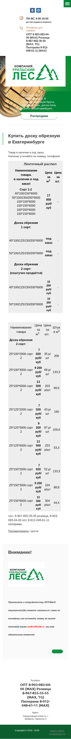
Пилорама (33, 47)
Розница (44, 37)
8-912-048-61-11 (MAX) (37, 49)
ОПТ (29, 34)
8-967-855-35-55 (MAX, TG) (36, 42)
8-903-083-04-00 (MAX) (35, 687)
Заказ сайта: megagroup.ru (57, 732)
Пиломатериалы (18, 531)
